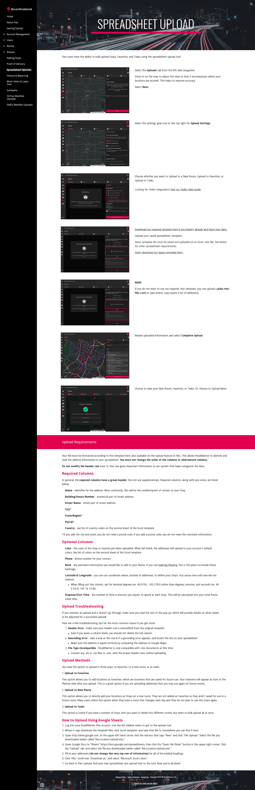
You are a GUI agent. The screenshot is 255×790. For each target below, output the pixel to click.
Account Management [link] (18, 34)
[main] (146, 25)
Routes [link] (10, 46)
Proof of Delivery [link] (16, 64)
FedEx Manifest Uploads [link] (20, 104)
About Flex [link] (12, 22)
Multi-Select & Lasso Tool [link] (17, 83)
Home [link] (10, 16)
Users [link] (10, 40)
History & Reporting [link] (17, 75)
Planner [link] (11, 52)
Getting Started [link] (15, 28)
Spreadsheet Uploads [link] (19, 69)
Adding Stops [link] (14, 58)
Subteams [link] (12, 90)
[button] (251, 4)
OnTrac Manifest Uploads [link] (15, 97)
